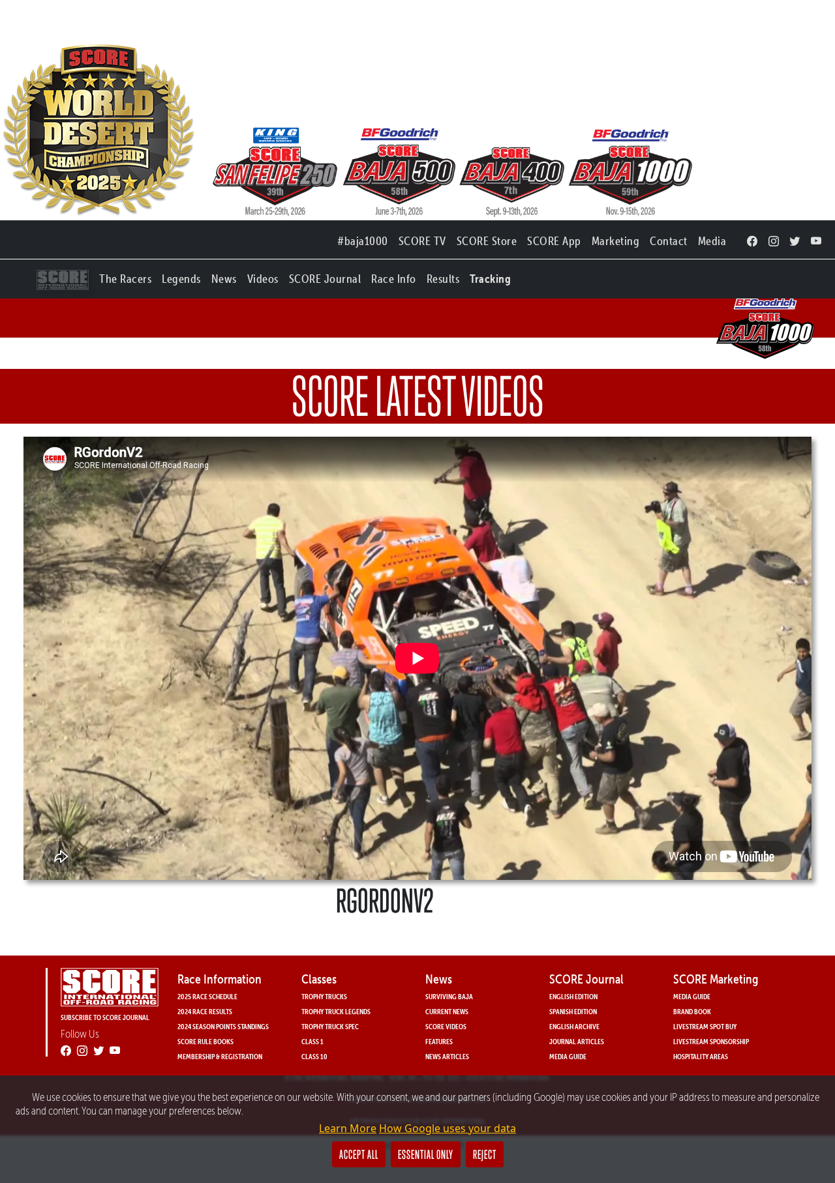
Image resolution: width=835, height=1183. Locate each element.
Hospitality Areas (700, 1056)
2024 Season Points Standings (223, 1026)
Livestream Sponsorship (711, 1041)
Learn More (347, 1128)
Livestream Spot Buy (704, 1026)
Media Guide (567, 1056)
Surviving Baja (449, 996)
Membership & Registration (219, 1056)
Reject (484, 1154)
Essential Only (425, 1154)
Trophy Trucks (324, 996)
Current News (446, 1011)
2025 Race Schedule (207, 996)
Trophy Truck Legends (336, 1011)
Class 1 (312, 1041)
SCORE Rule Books (205, 1041)
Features (439, 1041)
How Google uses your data (447, 1128)
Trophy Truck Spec (330, 1026)
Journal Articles (576, 1041)
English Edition (573, 996)
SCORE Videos (445, 1026)
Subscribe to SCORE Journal (105, 1017)
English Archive (574, 1026)
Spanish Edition (573, 1011)
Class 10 (314, 1056)
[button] (125, 276)
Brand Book (692, 1011)
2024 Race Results (204, 1011)
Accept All (358, 1154)
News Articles (447, 1056)
